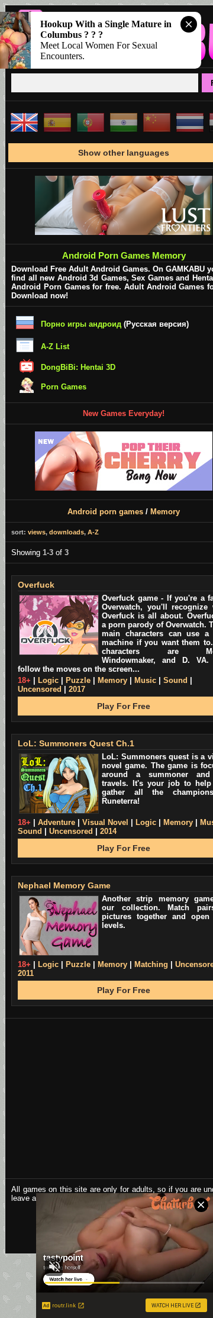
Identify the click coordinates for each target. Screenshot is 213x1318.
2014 (108, 831)
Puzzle (78, 680)
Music (145, 680)
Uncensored (40, 689)
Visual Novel (105, 822)
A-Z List (55, 346)
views (37, 532)
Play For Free (123, 706)
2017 (77, 689)
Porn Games (63, 386)
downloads (66, 532)
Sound (175, 680)
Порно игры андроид (81, 324)
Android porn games (105, 511)
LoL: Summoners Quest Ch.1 (76, 743)
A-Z (93, 532)
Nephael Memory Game (64, 885)
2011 (26, 973)
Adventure (56, 822)
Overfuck (36, 584)
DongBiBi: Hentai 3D (78, 367)
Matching (151, 964)
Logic (48, 680)
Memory (165, 511)
